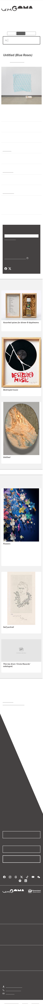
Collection (16, 16)
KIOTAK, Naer (8, 555)
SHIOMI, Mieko (8, 328)
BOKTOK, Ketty (9, 552)
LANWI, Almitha (9, 563)
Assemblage (8, 171)
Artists (20, 25)
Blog (24, 934)
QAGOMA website (10, 936)
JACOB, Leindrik (9, 547)
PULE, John (7, 630)
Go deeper (34, 25)
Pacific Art (7, 150)
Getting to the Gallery (14, 986)
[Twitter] (9, 268)
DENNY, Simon (17, 61)
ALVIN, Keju (7, 549)
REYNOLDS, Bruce (10, 460)
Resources (31, 33)
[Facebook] (5, 268)
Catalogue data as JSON (14, 258)
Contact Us (10, 993)
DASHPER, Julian (10, 669)
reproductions (8, 701)
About (24, 936)
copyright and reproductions (13, 704)
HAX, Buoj (7, 557)
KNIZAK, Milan (8, 393)
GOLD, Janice (8, 560)
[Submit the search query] (4, 40)
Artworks (8, 25)
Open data (6, 934)
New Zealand (8, 192)
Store (5, 939)
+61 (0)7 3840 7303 (13, 990)
